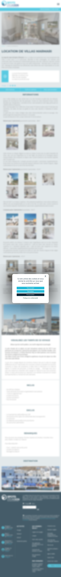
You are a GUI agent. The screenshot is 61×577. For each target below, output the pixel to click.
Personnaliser (30, 294)
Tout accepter (30, 288)
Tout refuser (30, 291)
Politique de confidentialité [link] (30, 298)
